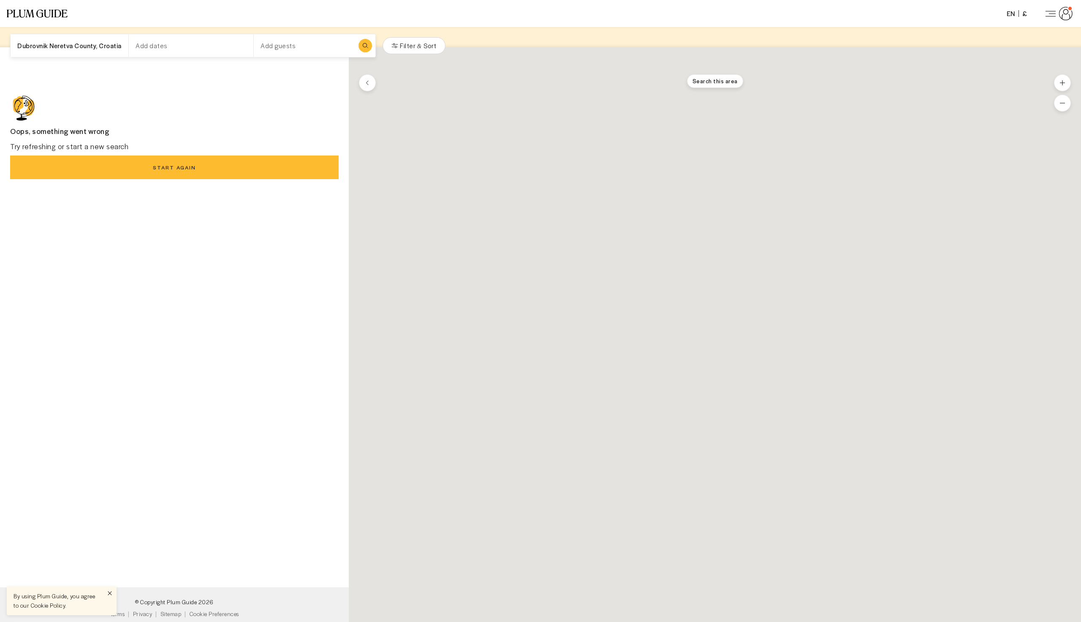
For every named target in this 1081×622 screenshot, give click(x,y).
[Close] (110, 593)
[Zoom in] (1062, 82)
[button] (37, 13)
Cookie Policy (48, 605)
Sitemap (171, 614)
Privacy (142, 614)
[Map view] (367, 82)
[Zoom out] (1062, 103)
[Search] (365, 45)
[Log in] (1057, 13)
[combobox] (69, 45)
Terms (117, 614)
